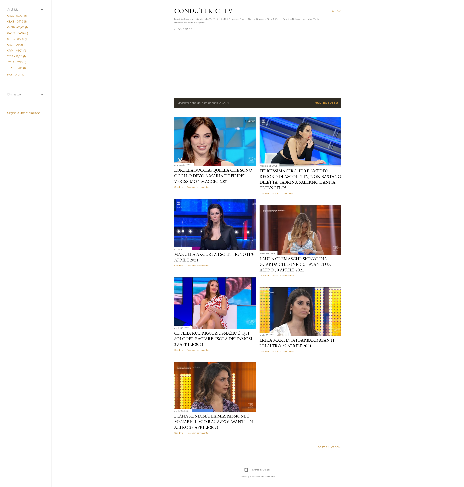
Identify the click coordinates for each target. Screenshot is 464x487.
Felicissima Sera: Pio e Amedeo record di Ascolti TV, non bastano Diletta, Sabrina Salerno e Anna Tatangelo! (300, 179)
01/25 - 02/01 (16, 15)
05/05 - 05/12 (16, 21)
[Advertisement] (257, 63)
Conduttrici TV (203, 11)
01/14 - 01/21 (16, 50)
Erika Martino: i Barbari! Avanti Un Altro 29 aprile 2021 (297, 343)
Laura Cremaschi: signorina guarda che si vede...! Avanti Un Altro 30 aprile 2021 (296, 264)
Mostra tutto (326, 103)
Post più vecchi (329, 447)
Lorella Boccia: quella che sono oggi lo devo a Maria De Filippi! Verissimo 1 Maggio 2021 (213, 175)
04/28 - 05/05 (17, 27)
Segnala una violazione (24, 113)
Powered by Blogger (260, 469)
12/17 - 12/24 (16, 56)
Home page (183, 29)
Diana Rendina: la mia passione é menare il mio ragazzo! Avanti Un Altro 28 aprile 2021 (213, 421)
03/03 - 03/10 (17, 39)
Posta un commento (197, 187)
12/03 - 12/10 (16, 62)
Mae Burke (269, 476)
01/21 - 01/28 (16, 44)
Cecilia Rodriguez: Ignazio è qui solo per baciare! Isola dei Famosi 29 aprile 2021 (213, 338)
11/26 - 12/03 (16, 68)
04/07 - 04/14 (17, 33)
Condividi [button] (179, 187)
